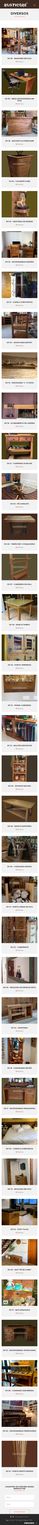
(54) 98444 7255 (26, 1520)
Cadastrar (19, 1512)
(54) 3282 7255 (13, 1520)
